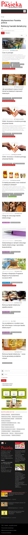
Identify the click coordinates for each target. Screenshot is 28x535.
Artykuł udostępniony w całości (16, 282)
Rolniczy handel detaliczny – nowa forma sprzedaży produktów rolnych (13, 356)
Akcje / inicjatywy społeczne (7, 427)
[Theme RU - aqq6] (11, 4)
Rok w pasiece (19, 240)
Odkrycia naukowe (19, 433)
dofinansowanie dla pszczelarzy (9, 285)
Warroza (11, 433)
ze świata (10, 505)
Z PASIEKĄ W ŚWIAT (5, 431)
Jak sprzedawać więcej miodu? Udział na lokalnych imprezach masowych (12, 91)
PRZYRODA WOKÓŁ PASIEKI (7, 418)
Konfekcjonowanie (16, 65)
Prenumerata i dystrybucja (7, 528)
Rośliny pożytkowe (16, 431)
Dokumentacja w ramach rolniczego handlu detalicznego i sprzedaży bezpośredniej (14, 245)
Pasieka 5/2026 (15, 50)
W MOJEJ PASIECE (6, 62)
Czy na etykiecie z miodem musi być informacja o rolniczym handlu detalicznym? (13, 325)
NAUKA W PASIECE (15, 414)
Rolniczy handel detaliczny (7, 65)
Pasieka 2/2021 (19, 302)
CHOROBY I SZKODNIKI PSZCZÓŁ (8, 422)
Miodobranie (5, 196)
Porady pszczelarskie (19, 86)
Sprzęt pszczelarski (6, 67)
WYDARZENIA (18, 418)
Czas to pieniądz (7, 53)
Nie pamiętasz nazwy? (8, 383)
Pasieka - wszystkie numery (10, 525)
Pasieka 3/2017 (19, 351)
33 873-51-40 (6, 462)
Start (3, 16)
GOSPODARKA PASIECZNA (7, 64)
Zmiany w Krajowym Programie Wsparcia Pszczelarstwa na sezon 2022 (12, 276)
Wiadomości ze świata (17, 416)
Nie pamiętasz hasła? (7, 385)
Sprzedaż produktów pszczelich (16, 67)
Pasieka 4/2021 (19, 213)
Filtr (3, 33)
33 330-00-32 (7, 463)
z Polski (14, 321)
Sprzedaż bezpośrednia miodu (9, 68)
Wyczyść (7, 33)
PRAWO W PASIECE (6, 222)
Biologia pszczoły (21, 429)
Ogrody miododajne (5, 435)
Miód (19, 422)
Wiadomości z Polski (6, 282)
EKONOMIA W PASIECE (15, 62)
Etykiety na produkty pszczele (19, 64)
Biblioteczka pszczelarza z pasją (8, 530)
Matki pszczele (4, 433)
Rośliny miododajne (5, 420)
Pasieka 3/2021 (19, 271)
